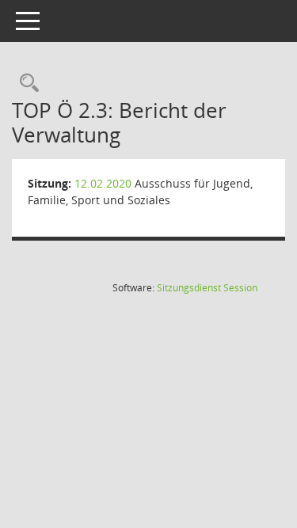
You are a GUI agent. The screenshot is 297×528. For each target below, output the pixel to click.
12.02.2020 (102, 183)
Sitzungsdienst (207, 287)
